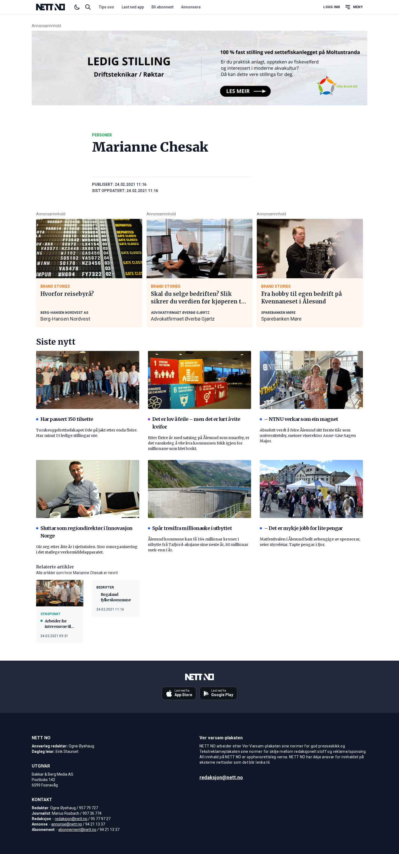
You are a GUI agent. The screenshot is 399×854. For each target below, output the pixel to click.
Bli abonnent (162, 7)
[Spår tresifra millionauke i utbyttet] (199, 489)
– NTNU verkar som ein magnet (301, 419)
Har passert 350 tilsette (66, 419)
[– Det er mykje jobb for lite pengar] (311, 489)
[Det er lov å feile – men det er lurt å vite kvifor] (199, 380)
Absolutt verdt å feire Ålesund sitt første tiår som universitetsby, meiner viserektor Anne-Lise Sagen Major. (308, 435)
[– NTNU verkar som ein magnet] (311, 380)
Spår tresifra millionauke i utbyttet (192, 528)
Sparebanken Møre (281, 319)
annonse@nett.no (66, 824)
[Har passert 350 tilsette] (87, 380)
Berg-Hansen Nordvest (65, 319)
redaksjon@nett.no (71, 819)
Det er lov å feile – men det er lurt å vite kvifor (196, 423)
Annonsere (191, 7)
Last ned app (133, 7)
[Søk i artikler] (88, 7)
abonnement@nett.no (77, 829)
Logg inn (331, 7)
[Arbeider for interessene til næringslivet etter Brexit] (59, 593)
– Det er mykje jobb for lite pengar (303, 528)
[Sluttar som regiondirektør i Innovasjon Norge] (87, 489)
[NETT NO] (55, 7)
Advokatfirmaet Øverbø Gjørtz (183, 319)
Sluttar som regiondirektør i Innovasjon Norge (86, 532)
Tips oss (106, 7)
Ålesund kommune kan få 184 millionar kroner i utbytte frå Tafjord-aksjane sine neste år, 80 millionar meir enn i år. (198, 544)
